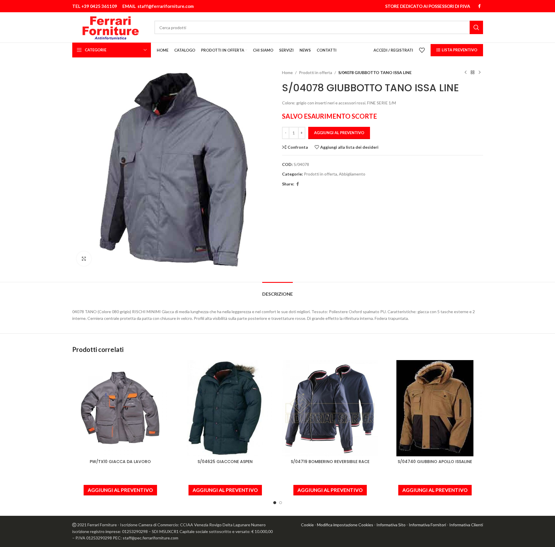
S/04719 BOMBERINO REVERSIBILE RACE (330, 461)
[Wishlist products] (422, 50)
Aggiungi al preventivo (339, 132)
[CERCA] (476, 27)
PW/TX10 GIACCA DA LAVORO (120, 461)
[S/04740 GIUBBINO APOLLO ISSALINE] (435, 408)
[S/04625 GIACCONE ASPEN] (225, 408)
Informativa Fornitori (427, 524)
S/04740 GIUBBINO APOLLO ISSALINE (435, 461)
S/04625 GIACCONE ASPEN (225, 461)
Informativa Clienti (466, 524)
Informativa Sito (391, 524)
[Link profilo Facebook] (479, 6)
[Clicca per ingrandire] (84, 258)
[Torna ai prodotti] (472, 72)
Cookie (307, 524)
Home (287, 72)
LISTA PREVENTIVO (459, 50)
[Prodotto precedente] (465, 72)
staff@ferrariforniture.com (166, 6)
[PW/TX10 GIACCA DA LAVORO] (120, 408)
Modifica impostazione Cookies (345, 524)
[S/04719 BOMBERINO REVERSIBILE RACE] (330, 408)
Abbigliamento (352, 173)
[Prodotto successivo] (479, 72)
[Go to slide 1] (274, 502)
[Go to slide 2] (280, 502)
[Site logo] (110, 26)
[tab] (277, 291)
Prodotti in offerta (315, 72)
